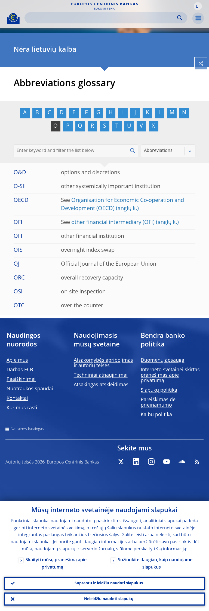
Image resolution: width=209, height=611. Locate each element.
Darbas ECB (20, 369)
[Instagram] (151, 461)
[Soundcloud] (181, 461)
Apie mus (17, 360)
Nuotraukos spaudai (30, 388)
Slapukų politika (159, 390)
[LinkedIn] (136, 461)
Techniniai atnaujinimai (101, 375)
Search (179, 18)
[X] (120, 461)
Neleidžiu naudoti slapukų (108, 599)
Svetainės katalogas (27, 429)
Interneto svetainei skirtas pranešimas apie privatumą (170, 375)
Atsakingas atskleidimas (101, 384)
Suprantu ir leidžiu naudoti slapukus (109, 583)
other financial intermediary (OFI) (113, 222)
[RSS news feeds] (197, 461)
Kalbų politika (156, 414)
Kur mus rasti (22, 408)
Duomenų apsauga (162, 360)
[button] (198, 6)
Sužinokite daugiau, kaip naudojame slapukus (155, 564)
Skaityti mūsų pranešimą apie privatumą (56, 564)
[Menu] (198, 18)
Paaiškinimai (21, 379)
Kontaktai (17, 398)
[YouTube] (166, 461)
